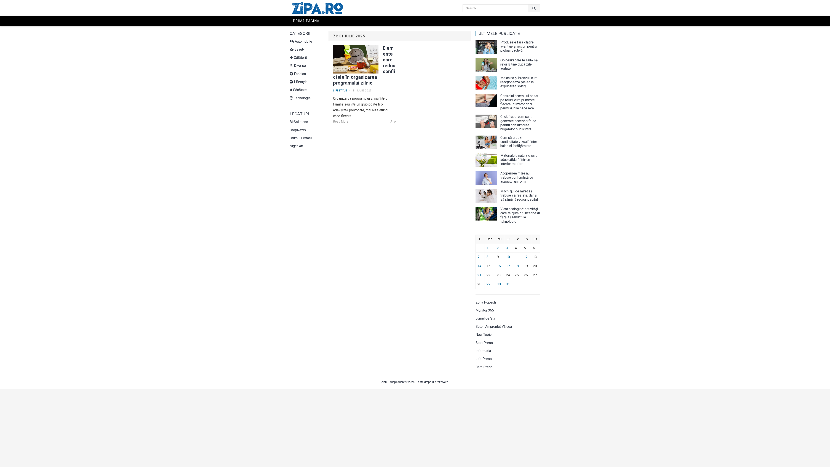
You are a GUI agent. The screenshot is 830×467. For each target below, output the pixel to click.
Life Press (484, 359)
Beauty (299, 49)
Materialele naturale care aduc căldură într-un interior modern (519, 160)
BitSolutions (299, 122)
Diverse (299, 66)
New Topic (484, 335)
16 (499, 266)
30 (499, 284)
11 (517, 257)
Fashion (299, 74)
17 (508, 266)
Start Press (484, 343)
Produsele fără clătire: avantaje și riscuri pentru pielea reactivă (518, 46)
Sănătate (299, 90)
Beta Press (484, 367)
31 (508, 284)
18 (517, 266)
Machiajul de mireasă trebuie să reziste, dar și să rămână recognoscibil (519, 195)
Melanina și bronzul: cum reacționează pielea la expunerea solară (518, 82)
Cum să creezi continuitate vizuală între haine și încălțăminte (518, 142)
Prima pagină (306, 21)
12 (526, 257)
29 (488, 284)
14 (479, 266)
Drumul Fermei (301, 138)
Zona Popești (486, 302)
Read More (340, 121)
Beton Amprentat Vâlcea (494, 327)
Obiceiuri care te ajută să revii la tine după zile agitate (519, 64)
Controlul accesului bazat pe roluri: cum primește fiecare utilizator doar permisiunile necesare (519, 102)
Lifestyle (300, 82)
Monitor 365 (485, 310)
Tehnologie (302, 98)
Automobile (303, 41)
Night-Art (296, 146)
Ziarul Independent (393, 382)
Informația (483, 351)
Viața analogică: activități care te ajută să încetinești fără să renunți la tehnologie (520, 215)
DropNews (298, 130)
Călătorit (300, 58)
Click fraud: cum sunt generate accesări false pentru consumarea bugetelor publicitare (518, 123)
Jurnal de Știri (486, 318)
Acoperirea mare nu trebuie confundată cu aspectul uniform (516, 177)
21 (479, 275)
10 (508, 257)
